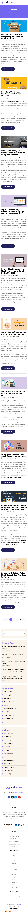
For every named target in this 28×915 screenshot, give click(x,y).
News (5, 705)
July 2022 (6, 746)
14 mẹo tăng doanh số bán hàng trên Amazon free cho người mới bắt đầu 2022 (14, 507)
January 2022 (7, 753)
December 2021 (8, 757)
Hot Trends (7, 698)
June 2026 (6, 740)
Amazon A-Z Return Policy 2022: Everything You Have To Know (13, 575)
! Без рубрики (7, 691)
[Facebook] (8, 797)
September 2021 (8, 767)
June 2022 (6, 750)
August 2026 (7, 733)
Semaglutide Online (9, 718)
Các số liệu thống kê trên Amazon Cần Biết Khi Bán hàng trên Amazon (13, 153)
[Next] (23, 619)
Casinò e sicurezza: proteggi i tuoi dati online (13, 662)
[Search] (24, 633)
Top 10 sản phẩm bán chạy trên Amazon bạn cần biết (13, 333)
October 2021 (7, 763)
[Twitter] (15, 797)
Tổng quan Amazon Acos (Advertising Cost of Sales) (13, 455)
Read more (7, 68)
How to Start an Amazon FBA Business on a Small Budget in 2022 (12, 271)
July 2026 (6, 736)
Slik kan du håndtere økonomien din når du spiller (13, 647)
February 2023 (7, 743)
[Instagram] (12, 797)
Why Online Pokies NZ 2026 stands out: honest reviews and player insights (13, 677)
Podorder (12, 540)
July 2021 (6, 774)
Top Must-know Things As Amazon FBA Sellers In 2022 (13, 393)
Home (10, 12)
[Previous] (4, 619)
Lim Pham (15, 98)
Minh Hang (15, 275)
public (5, 711)
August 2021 (7, 770)
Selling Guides (7, 715)
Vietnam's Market (8, 722)
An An (14, 40)
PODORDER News (8, 708)
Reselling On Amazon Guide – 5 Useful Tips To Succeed (12, 94)
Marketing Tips (7, 701)
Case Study (7, 695)
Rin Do (13, 511)
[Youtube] (19, 797)
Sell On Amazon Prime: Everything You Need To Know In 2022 (12, 37)
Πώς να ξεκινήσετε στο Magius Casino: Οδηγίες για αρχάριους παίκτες (13, 670)
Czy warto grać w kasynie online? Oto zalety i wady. (13, 654)
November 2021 (8, 760)
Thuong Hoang (16, 157)
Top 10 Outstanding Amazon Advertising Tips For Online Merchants (12, 212)
